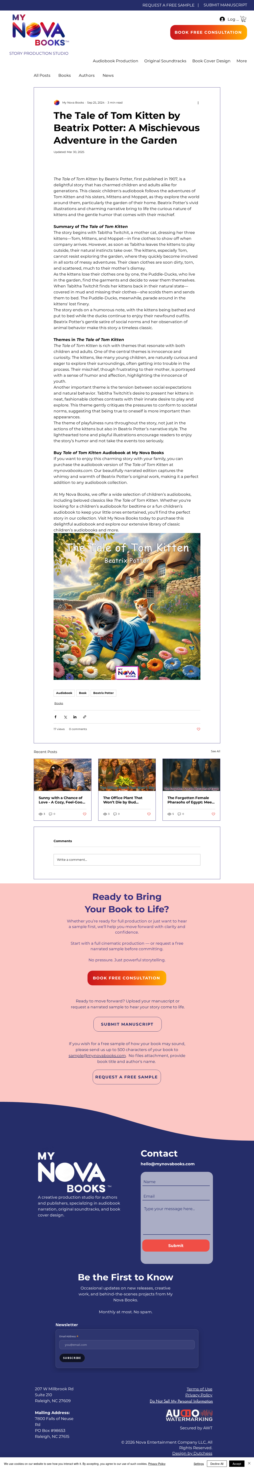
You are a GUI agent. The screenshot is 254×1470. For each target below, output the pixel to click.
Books (64, 75)
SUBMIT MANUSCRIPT (225, 5)
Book (83, 693)
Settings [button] (199, 1464)
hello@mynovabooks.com (168, 1164)
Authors (87, 75)
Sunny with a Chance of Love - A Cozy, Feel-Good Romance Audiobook (62, 800)
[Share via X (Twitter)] (65, 717)
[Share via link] (85, 717)
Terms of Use (199, 1389)
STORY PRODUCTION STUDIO (38, 53)
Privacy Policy (198, 1395)
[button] (243, 19)
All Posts (42, 75)
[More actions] (198, 102)
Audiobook (64, 693)
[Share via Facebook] (55, 717)
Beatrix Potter (103, 693)
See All (215, 751)
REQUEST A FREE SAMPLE (168, 5)
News (108, 75)
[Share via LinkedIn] (75, 717)
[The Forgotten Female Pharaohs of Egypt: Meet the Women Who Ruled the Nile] (191, 775)
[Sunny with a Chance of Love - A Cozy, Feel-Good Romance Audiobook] (62, 775)
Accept (237, 1464)
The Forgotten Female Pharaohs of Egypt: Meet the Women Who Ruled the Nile (190, 800)
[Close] (249, 1463)
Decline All (216, 1464)
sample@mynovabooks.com (97, 1055)
